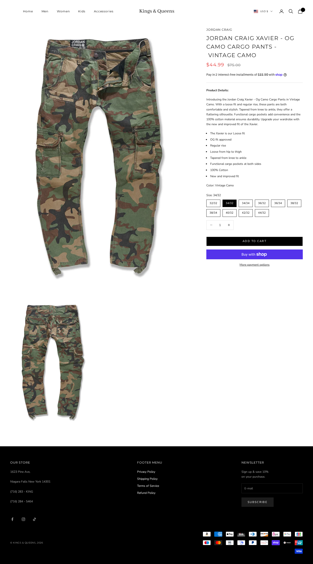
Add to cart (255, 241)
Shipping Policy (147, 479)
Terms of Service (148, 486)
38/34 (213, 212)
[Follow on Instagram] (23, 519)
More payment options (255, 265)
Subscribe (257, 502)
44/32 (262, 212)
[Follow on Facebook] (12, 519)
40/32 (229, 212)
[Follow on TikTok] (34, 519)
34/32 (229, 202)
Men (45, 11)
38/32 (294, 202)
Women (63, 11)
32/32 (213, 202)
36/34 (278, 202)
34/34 (246, 202)
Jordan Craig (219, 30)
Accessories (103, 11)
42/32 (246, 212)
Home (28, 11)
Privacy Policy (146, 472)
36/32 (262, 202)
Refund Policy (146, 493)
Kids (81, 11)
